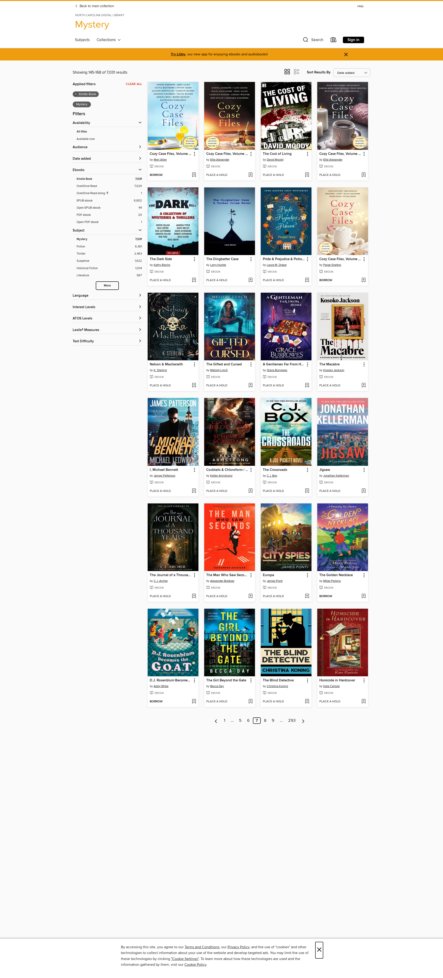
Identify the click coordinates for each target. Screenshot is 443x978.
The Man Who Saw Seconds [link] (227, 575)
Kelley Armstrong (221, 476)
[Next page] (303, 720)
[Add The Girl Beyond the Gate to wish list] (250, 702)
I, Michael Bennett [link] (164, 470)
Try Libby (178, 54)
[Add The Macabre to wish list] (363, 386)
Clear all (134, 84)
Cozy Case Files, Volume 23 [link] (340, 259)
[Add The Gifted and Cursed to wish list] (250, 386)
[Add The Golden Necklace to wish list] (363, 596)
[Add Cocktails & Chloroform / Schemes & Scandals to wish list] (250, 491)
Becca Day (217, 686)
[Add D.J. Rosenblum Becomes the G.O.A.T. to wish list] (194, 702)
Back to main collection (96, 6)
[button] (313, 40)
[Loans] (334, 40)
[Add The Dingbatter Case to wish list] (250, 280)
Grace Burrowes (277, 370)
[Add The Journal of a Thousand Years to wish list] (194, 596)
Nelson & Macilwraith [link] (166, 364)
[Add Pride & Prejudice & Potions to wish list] (307, 280)
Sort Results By (319, 72)
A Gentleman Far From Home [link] (284, 364)
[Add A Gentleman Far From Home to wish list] (307, 386)
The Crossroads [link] (275, 470)
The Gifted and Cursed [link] (224, 364)
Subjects (82, 39)
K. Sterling (160, 370)
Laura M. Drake (277, 265)
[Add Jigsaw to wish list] (363, 491)
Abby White (161, 686)
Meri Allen (160, 160)
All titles (82, 132)
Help (360, 6)
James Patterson (164, 476)
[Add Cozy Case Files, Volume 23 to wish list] (363, 280)
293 (292, 720)
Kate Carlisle (331, 686)
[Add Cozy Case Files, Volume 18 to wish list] (194, 175)
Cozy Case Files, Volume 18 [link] (171, 154)
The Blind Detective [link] (278, 680)
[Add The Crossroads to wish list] (307, 491)
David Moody (275, 160)
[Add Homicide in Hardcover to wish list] (363, 702)
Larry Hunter (218, 265)
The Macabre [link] (329, 364)
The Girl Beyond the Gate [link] (226, 680)
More (107, 286)
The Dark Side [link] (161, 259)
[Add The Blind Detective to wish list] (307, 702)
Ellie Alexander (219, 160)
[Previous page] (216, 720)
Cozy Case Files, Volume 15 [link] (227, 154)
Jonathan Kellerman (336, 476)
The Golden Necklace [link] (336, 575)
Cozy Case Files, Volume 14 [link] (340, 154)
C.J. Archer (161, 581)
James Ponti (275, 581)
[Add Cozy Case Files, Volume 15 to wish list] (250, 175)
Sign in (353, 39)
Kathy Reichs (162, 265)
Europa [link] (268, 575)
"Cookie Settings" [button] (185, 959)
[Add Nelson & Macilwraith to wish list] (194, 386)
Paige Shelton (332, 265)
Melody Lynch (219, 370)
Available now (86, 139)
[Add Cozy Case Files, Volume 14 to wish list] (363, 175)
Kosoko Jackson (333, 370)
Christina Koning (277, 686)
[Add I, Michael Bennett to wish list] (194, 491)
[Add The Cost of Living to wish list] (307, 175)
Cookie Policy (195, 964)
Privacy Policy (238, 947)
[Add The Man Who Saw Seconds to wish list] (250, 596)
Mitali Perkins (332, 581)
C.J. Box (272, 476)
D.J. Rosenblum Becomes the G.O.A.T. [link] (171, 680)
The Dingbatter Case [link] (222, 259)
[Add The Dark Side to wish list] (194, 280)
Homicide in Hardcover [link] (337, 680)
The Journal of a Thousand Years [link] (171, 575)
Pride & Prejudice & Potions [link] (284, 259)
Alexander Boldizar (222, 581)
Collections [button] (107, 39)
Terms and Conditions (202, 947)
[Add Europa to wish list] (307, 596)
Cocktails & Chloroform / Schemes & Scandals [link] (227, 470)
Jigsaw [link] (324, 470)
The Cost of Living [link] (277, 154)
